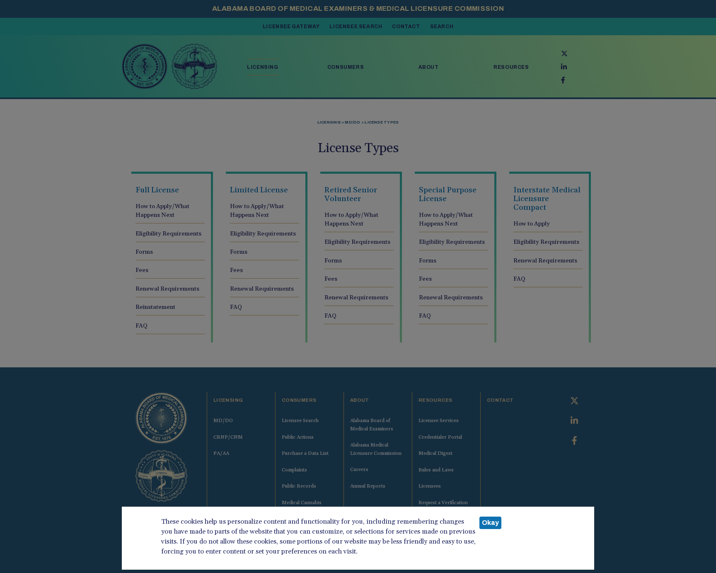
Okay (490, 522)
